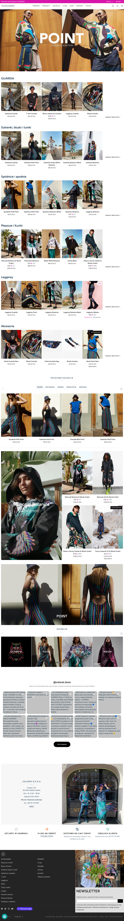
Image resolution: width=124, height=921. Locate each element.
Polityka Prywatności (71, 916)
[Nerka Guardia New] (11, 344)
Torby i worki (5, 887)
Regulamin (59, 916)
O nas (40, 863)
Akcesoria (7, 326)
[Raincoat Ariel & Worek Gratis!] (108, 472)
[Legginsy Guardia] (72, 96)
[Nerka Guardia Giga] (52, 344)
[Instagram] (9, 909)
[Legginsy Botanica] (92, 194)
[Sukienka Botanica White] (72, 145)
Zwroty (40, 870)
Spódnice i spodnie (13, 176)
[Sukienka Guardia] (11, 96)
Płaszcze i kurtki (7, 863)
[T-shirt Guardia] (31, 96)
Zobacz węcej (31, 511)
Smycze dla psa (6, 898)
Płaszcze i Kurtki (12, 225)
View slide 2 (111, 622)
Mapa (32, 806)
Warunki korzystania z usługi (103, 907)
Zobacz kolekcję (62, 617)
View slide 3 (113, 622)
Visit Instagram (62, 744)
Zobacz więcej (62, 41)
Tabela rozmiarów (44, 877)
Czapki (3, 891)
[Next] (121, 389)
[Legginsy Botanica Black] (72, 295)
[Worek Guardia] (92, 96)
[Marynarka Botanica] (31, 243)
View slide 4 (115, 622)
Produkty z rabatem (8, 902)
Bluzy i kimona (6, 866)
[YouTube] (12, 909)
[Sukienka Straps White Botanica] (52, 145)
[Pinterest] (5, 909)
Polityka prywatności (84, 907)
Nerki (3, 884)
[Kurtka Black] (72, 243)
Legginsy (7, 277)
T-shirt (3, 877)
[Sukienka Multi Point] (31, 145)
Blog (106, 916)
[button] (46, 5)
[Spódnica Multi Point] (31, 194)
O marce (101, 916)
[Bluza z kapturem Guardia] (52, 96)
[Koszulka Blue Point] (77, 415)
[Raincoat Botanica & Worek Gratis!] (11, 243)
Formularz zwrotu (46, 836)
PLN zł (108, 1)
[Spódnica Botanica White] (52, 194)
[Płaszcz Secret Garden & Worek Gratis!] (92, 243)
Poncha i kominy (7, 895)
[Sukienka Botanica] (92, 145)
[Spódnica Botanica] (72, 194)
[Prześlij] (120, 901)
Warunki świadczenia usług (88, 916)
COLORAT (49, 916)
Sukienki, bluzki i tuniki (16, 127)
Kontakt (40, 873)
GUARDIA (7, 78)
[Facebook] (2, 909)
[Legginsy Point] (31, 295)
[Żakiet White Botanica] (52, 243)
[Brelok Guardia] (72, 344)
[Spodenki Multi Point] (11, 194)
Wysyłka (41, 866)
